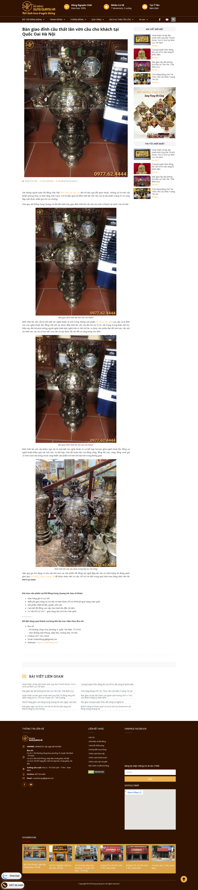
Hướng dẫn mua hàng (97, 749)
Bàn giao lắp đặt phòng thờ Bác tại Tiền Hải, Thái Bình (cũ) (163, 64)
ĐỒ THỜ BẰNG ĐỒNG (32, 19)
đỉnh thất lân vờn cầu (70, 192)
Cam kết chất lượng (96, 745)
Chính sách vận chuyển (98, 761)
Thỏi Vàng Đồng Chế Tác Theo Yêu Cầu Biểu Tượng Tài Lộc (163, 77)
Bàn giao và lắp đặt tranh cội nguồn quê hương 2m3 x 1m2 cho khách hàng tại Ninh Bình (106, 696)
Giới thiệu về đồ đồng (97, 741)
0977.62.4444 (16, 885)
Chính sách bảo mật (97, 753)
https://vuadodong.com (47, 642)
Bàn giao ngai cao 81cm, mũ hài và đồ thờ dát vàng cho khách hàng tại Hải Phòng (46, 707)
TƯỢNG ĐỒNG (77, 19)
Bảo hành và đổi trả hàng (99, 765)
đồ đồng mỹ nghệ (104, 321)
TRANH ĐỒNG (56, 19)
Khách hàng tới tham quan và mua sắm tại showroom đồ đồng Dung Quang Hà (106, 707)
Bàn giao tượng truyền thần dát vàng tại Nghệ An (102, 702)
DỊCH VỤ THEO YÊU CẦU (120, 19)
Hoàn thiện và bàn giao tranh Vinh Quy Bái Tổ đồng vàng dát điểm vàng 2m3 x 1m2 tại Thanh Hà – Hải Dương (48, 696)
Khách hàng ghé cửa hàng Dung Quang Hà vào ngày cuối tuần (49, 702)
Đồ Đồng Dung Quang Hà (42, 576)
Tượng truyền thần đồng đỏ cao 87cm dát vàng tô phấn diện (163, 52)
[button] (173, 19)
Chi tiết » (155, 46)
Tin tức (142, 19)
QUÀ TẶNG (96, 19)
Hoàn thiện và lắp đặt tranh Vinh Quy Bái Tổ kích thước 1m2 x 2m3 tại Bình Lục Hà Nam (163, 39)
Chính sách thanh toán (98, 757)
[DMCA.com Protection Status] (96, 773)
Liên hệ (91, 737)
